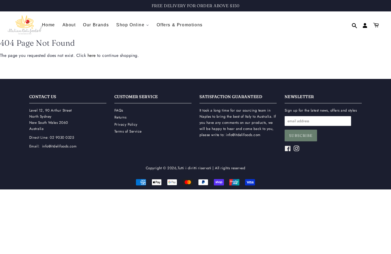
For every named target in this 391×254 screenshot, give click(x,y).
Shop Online (131, 25)
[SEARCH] (351, 26)
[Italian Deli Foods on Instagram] (296, 149)
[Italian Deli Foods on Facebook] (288, 149)
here (92, 55)
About (69, 25)
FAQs (118, 110)
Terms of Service (128, 131)
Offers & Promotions (179, 25)
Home (48, 25)
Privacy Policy (126, 124)
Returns (120, 117)
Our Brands (96, 25)
